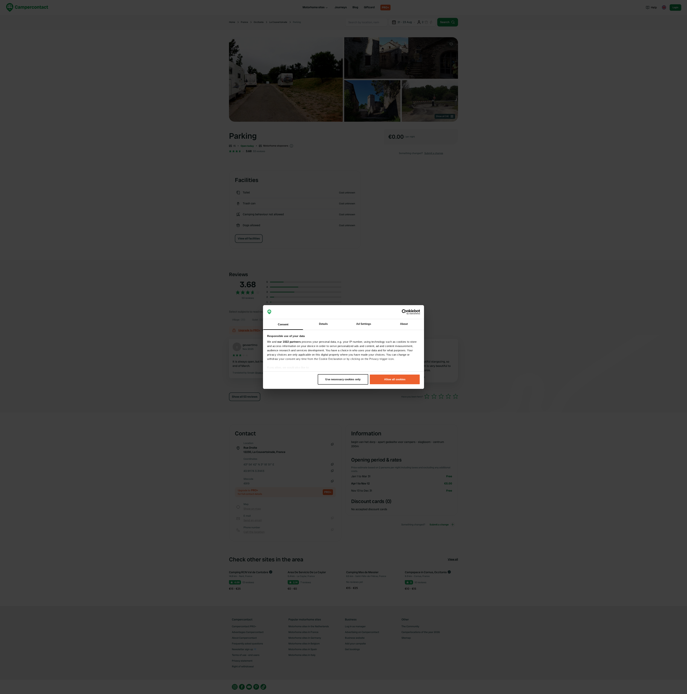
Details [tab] (323, 323)
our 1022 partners (289, 341)
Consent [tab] (283, 324)
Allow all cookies (395, 379)
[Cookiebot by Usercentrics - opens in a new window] (404, 312)
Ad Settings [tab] (363, 323)
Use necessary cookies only (342, 379)
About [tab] (404, 323)
